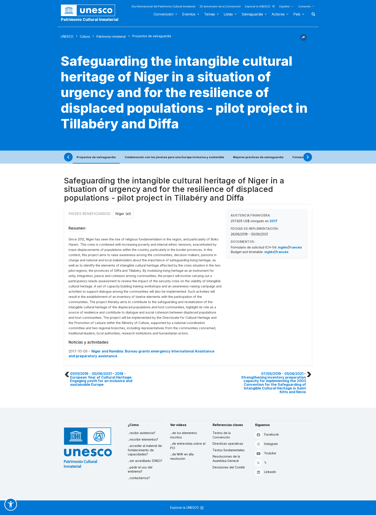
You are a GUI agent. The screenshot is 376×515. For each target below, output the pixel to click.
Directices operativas (228, 443)
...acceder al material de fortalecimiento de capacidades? (145, 450)
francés (295, 247)
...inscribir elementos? (143, 439)
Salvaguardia (252, 14)
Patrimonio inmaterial (111, 36)
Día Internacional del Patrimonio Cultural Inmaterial (163, 6)
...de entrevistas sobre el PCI (187, 446)
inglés (283, 247)
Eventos (188, 14)
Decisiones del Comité (229, 467)
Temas (209, 14)
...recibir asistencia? (141, 433)
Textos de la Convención (222, 435)
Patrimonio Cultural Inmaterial (89, 19)
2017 (273, 221)
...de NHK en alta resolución (182, 456)
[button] (303, 39)
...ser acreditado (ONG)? (145, 461)
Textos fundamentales (229, 450)
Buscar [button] (312, 14)
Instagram (271, 444)
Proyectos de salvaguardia (96, 157)
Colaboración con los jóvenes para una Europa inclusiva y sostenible (174, 157)
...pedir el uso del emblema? (140, 469)
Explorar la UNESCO (257, 6)
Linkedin (270, 472)
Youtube (270, 453)
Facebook (271, 434)
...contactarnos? (139, 478)
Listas (228, 14)
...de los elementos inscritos (183, 435)
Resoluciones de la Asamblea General (226, 459)
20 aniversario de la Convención (220, 6)
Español (284, 6)
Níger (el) (123, 213)
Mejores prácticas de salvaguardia (258, 157)
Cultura (85, 36)
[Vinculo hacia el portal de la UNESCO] (90, 10)
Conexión (304, 6)
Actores (278, 14)
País (296, 14)
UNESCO (67, 36)
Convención (163, 14)
